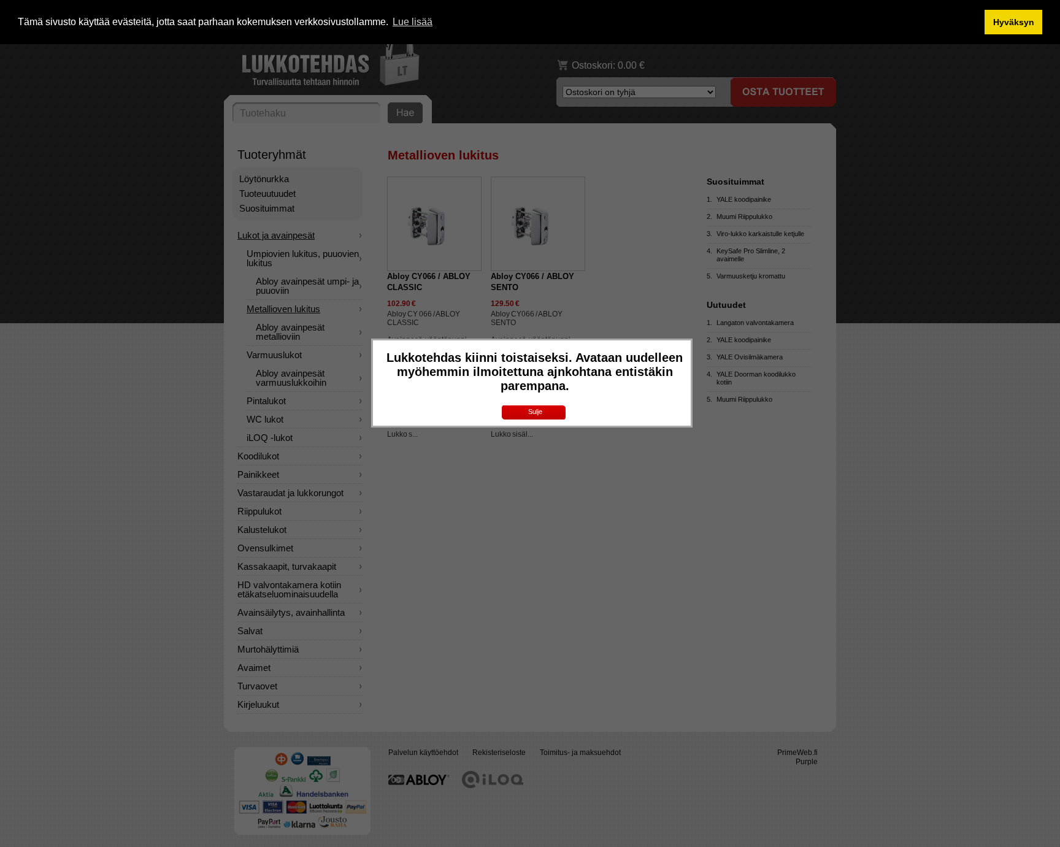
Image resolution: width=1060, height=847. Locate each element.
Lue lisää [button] (412, 22)
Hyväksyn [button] (1013, 22)
